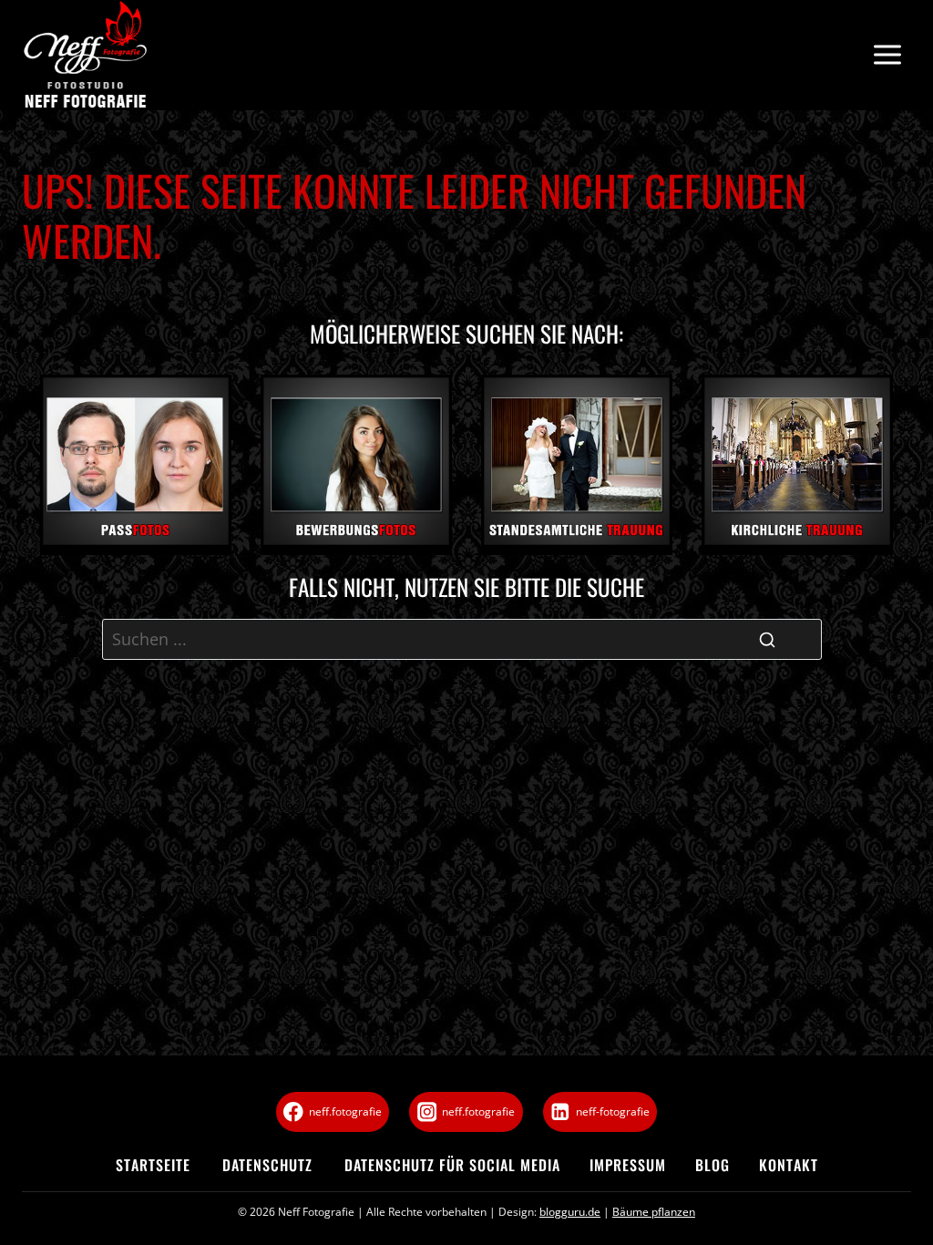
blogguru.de (569, 1211)
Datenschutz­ (267, 1165)
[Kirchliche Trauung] (797, 465)
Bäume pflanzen (653, 1211)
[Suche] (767, 639)
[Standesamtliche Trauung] (576, 465)
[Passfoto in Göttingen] (135, 465)
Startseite (153, 1165)
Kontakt (788, 1165)
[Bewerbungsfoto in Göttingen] (356, 465)
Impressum (628, 1165)
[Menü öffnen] (887, 55)
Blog (712, 1165)
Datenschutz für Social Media (452, 1165)
